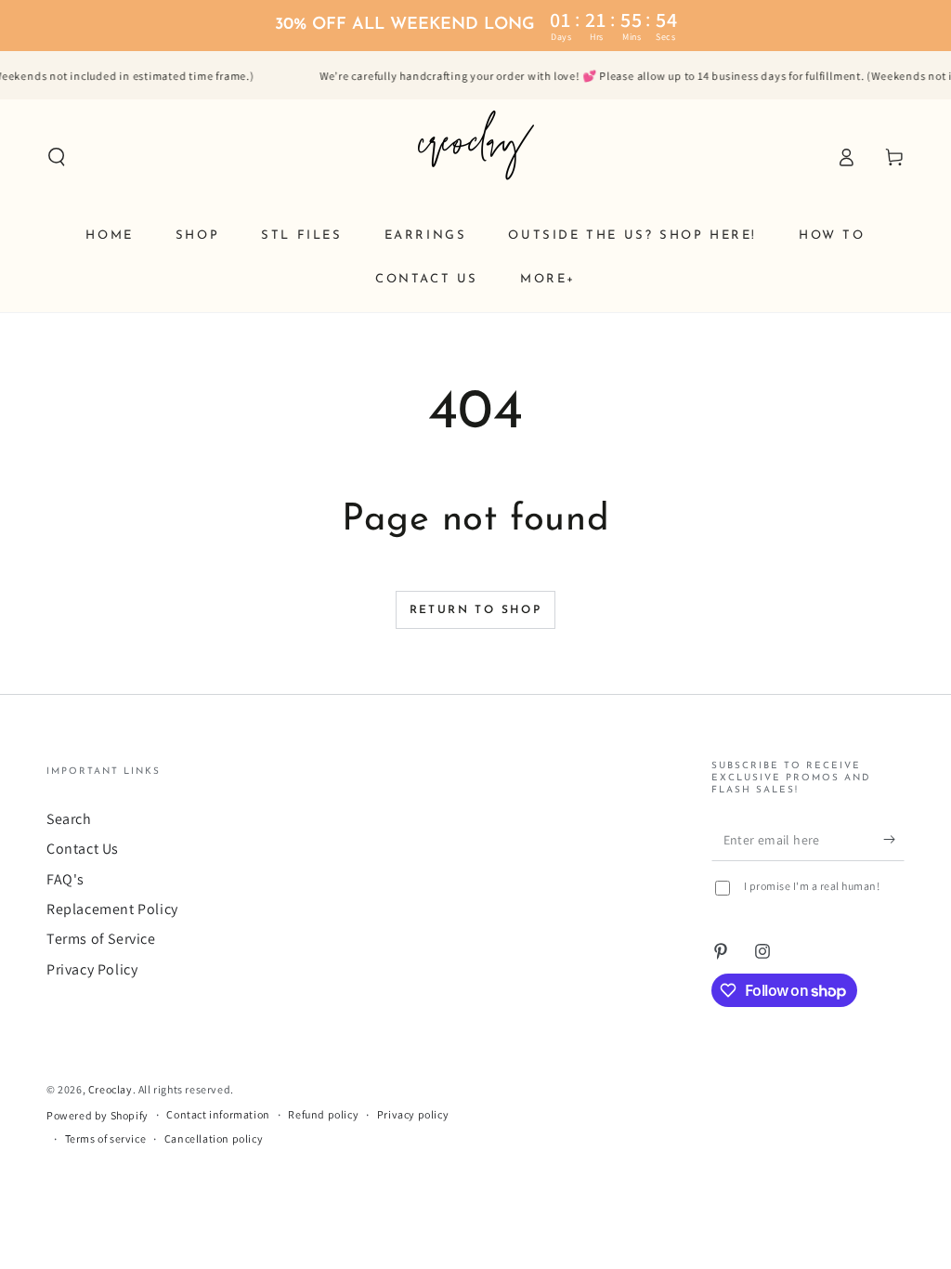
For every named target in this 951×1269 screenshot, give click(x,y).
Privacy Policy (91, 969)
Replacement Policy (112, 909)
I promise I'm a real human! (812, 886)
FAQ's (65, 879)
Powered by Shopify (97, 1115)
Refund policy (323, 1114)
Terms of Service (101, 938)
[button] (57, 157)
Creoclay (110, 1089)
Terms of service (106, 1138)
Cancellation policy (213, 1138)
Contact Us (82, 848)
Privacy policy (413, 1114)
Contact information (217, 1114)
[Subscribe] (894, 839)
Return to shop (476, 610)
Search (69, 819)
